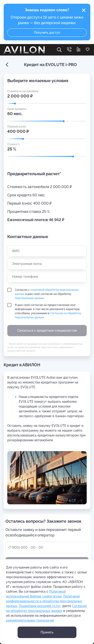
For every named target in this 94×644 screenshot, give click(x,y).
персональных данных (29, 298)
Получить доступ (47, 32)
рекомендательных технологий (30, 620)
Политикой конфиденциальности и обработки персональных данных (44, 601)
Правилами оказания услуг (40, 606)
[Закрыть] (84, 10)
